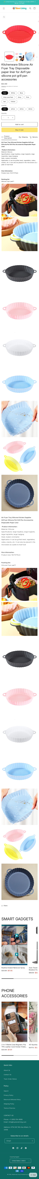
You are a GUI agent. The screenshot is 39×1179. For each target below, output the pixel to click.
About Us (7, 1070)
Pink (27, 97)
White (13, 93)
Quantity (4, 113)
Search (6, 1091)
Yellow (13, 101)
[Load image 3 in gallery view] (29, 56)
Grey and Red (8, 97)
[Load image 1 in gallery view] (9, 56)
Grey (19, 97)
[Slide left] (2, 57)
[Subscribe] (32, 1141)
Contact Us (7, 1074)
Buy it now (19, 130)
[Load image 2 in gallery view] (19, 56)
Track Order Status (10, 1079)
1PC (4, 109)
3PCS (22, 109)
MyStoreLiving (16, 1174)
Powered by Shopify (26, 1174)
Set (4, 101)
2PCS (13, 109)
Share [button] (5, 905)
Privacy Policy (8, 1095)
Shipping (3, 86)
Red (4, 93)
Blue (21, 93)
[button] (4, 8)
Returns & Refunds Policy (12, 1099)
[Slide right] (37, 57)
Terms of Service (9, 1108)
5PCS (30, 109)
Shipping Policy (9, 1104)
